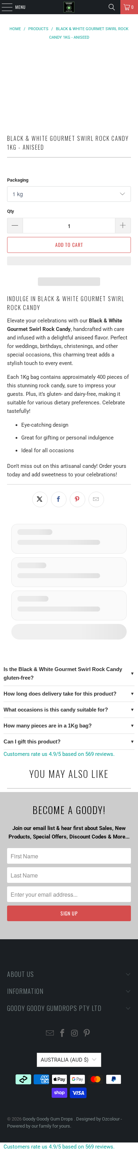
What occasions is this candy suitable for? (56, 710)
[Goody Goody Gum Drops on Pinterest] (87, 1033)
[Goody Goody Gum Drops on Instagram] (75, 1033)
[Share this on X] (40, 499)
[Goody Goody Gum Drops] (69, 7)
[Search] (112, 7)
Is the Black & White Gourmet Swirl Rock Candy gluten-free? (63, 673)
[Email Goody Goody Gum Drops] (50, 1033)
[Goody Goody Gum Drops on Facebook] (62, 1033)
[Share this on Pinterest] (77, 499)
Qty (10, 211)
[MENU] (3, 7)
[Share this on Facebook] (59, 499)
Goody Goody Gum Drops (48, 1119)
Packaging (17, 180)
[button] (69, 264)
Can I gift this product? (32, 741)
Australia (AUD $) (64, 1060)
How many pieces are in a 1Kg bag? (48, 726)
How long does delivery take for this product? (60, 694)
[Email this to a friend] (96, 499)
